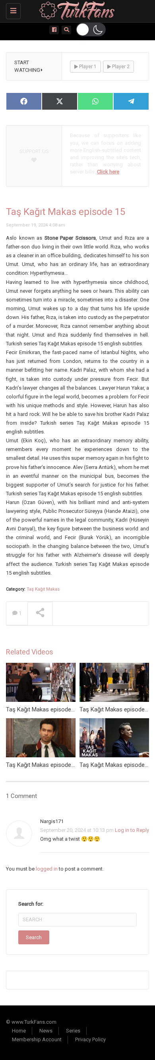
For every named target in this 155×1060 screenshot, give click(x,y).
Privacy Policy (90, 1039)
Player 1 (87, 66)
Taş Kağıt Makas (43, 589)
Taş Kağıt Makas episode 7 (41, 709)
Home (19, 1031)
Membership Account (37, 1039)
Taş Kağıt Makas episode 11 (116, 709)
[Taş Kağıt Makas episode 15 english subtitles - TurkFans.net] (75, 10)
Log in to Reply (132, 830)
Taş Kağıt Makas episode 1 (114, 764)
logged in (47, 869)
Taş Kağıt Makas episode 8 (41, 764)
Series (73, 1031)
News (45, 1031)
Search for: (30, 904)
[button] (91, 29)
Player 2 (120, 66)
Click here (108, 172)
